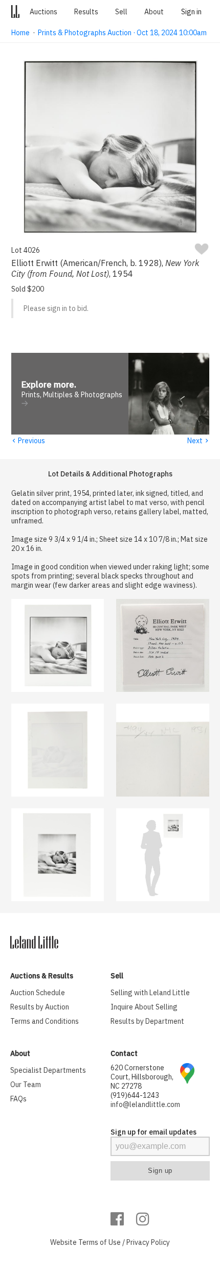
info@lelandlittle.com (145, 1104)
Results (86, 11)
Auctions (43, 11)
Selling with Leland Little (150, 992)
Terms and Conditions (44, 1021)
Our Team (25, 1084)
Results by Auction (39, 1007)
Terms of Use (99, 1242)
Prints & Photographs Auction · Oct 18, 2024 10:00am (122, 32)
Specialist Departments (48, 1070)
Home (20, 32)
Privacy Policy (148, 1242)
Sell (121, 11)
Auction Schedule (37, 992)
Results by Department (147, 1021)
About (154, 11)
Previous (28, 440)
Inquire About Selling (144, 1007)
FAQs (18, 1098)
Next (198, 440)
